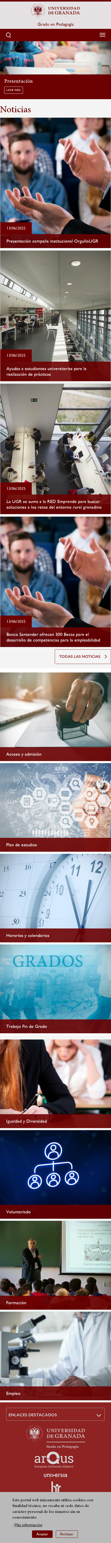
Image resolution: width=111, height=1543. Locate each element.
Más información (28, 1524)
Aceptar (42, 1534)
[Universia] (55, 1475)
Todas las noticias (79, 656)
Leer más (13, 90)
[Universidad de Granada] (55, 11)
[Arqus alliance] (54, 1460)
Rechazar (67, 1534)
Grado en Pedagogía (56, 24)
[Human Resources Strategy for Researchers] (55, 1489)
